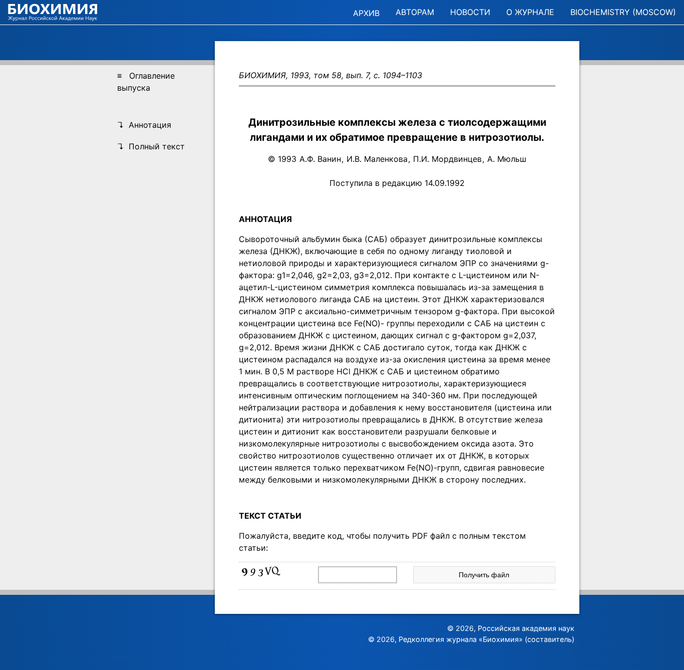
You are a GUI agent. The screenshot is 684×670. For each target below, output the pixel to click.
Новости (470, 12)
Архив (366, 13)
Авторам (415, 12)
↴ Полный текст (151, 146)
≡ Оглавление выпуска (146, 82)
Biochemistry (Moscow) (623, 12)
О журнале (530, 12)
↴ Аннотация (144, 125)
